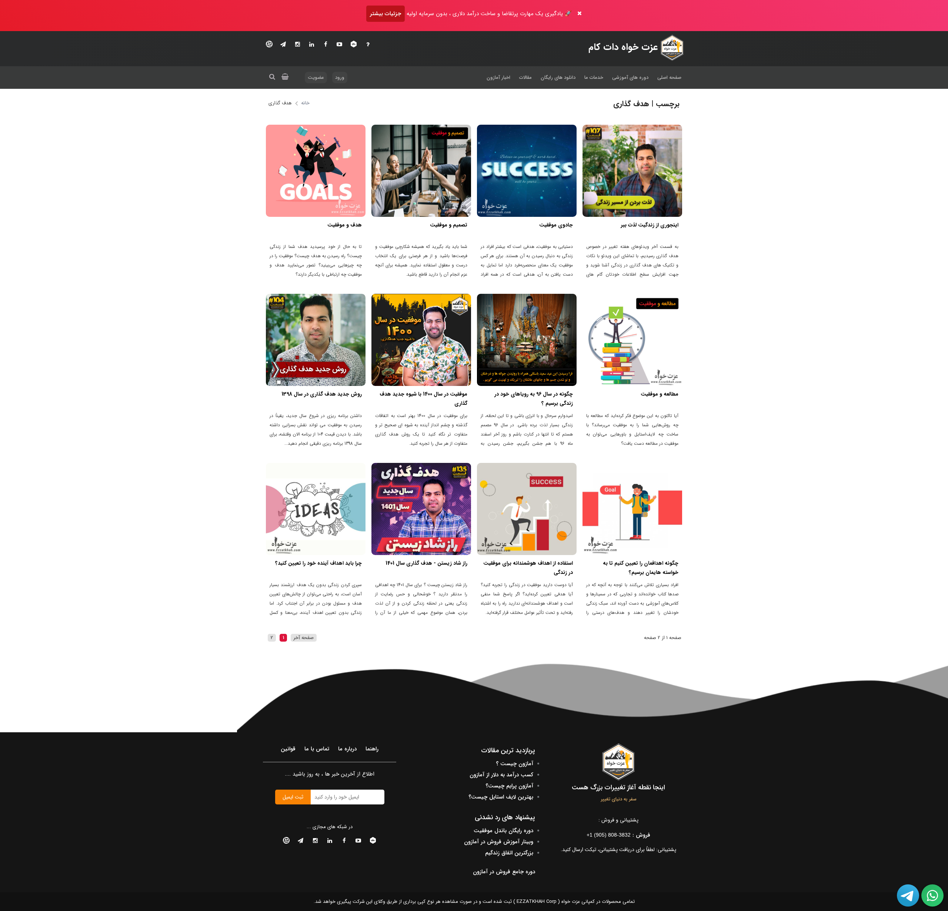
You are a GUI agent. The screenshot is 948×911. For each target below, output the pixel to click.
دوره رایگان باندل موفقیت (503, 830)
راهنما (371, 748)
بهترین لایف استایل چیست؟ (500, 797)
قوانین (288, 748)
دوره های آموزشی (630, 77)
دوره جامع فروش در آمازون (504, 871)
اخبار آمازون (498, 77)
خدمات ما (593, 77)
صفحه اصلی (669, 77)
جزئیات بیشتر (385, 13)
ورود (339, 77)
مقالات (525, 77)
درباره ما (347, 748)
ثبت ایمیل (293, 797)
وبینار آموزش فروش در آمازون (498, 841)
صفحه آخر (304, 638)
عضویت (316, 77)
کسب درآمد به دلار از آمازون (501, 774)
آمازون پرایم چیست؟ (509, 785)
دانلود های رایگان (558, 77)
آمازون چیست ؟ (514, 763)
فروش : (618, 835)
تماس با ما (316, 748)
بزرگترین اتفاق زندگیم (509, 852)
